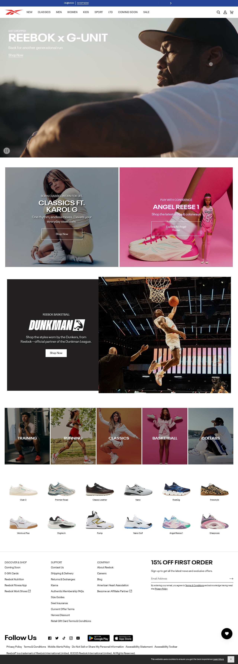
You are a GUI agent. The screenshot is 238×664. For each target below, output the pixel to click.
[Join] (228, 579)
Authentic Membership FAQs (67, 591)
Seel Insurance (59, 603)
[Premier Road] (62, 486)
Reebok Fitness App (16, 585)
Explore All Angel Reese (176, 228)
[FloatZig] (176, 486)
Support (56, 562)
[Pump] (100, 519)
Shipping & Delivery (62, 573)
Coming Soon (12, 567)
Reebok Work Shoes (18, 591)
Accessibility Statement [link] (139, 647)
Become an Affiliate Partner (114, 591)
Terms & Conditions (194, 586)
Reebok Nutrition (14, 579)
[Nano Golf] (138, 519)
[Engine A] (62, 519)
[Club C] (23, 486)
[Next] (170, 3)
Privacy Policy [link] (14, 647)
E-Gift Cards (11, 573)
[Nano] (138, 486)
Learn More (218, 659)
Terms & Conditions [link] (35, 647)
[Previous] (67, 3)
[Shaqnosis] (214, 519)
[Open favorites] (226, 633)
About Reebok (105, 567)
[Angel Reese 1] (176, 519)
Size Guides (57, 597)
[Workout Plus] (23, 519)
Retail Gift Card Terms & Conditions (71, 621)
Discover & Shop (16, 562)
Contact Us (57, 567)
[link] (50, 638)
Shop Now (15, 55)
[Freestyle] (214, 486)
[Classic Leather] (100, 486)
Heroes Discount (60, 615)
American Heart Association (113, 585)
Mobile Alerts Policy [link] (59, 647)
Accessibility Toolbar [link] (166, 647)
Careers (101, 573)
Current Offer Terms (62, 609)
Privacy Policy (161, 589)
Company (103, 562)
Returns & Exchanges (63, 579)
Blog (99, 579)
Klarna (54, 585)
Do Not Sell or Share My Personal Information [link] (98, 647)
